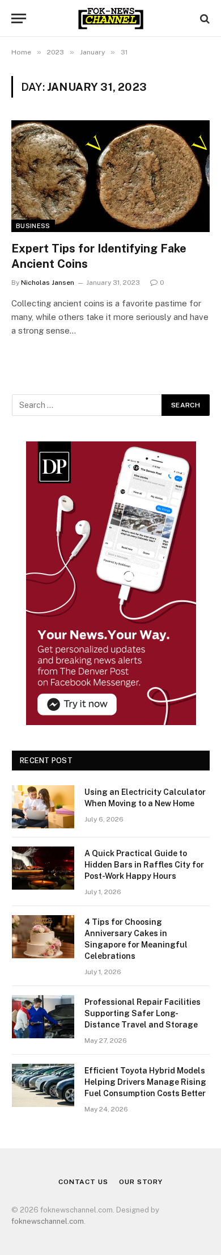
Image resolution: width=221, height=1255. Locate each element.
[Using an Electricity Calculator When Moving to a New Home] (43, 806)
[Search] (204, 18)
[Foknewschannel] (110, 18)
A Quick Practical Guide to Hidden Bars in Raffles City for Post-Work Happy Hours (144, 865)
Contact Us (83, 1182)
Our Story (141, 1182)
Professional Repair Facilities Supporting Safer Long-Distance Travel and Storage (142, 1013)
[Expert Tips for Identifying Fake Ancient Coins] (110, 176)
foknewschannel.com (47, 1221)
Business (33, 225)
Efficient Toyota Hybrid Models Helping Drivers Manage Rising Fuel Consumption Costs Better (145, 1082)
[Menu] (18, 18)
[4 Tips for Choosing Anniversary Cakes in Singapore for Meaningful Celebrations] (43, 936)
